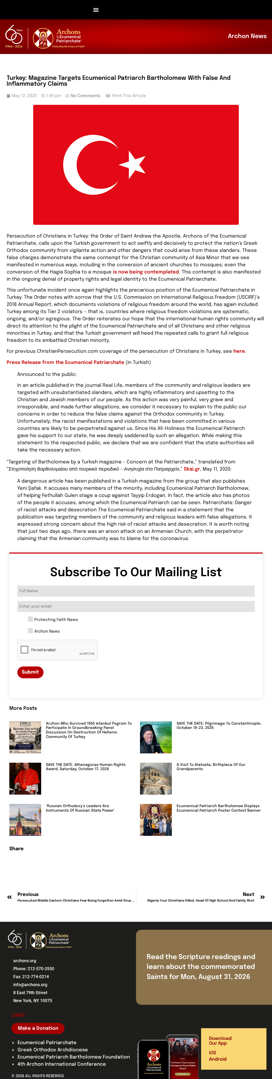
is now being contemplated (146, 272)
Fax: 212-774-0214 (31, 976)
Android (218, 1059)
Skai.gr (192, 469)
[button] (96, 9)
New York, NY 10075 (32, 1000)
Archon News (47, 632)
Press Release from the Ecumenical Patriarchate (65, 362)
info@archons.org (30, 984)
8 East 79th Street (30, 992)
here (239, 351)
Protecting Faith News (56, 620)
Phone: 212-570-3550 (33, 968)
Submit (30, 672)
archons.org (24, 960)
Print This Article (128, 96)
